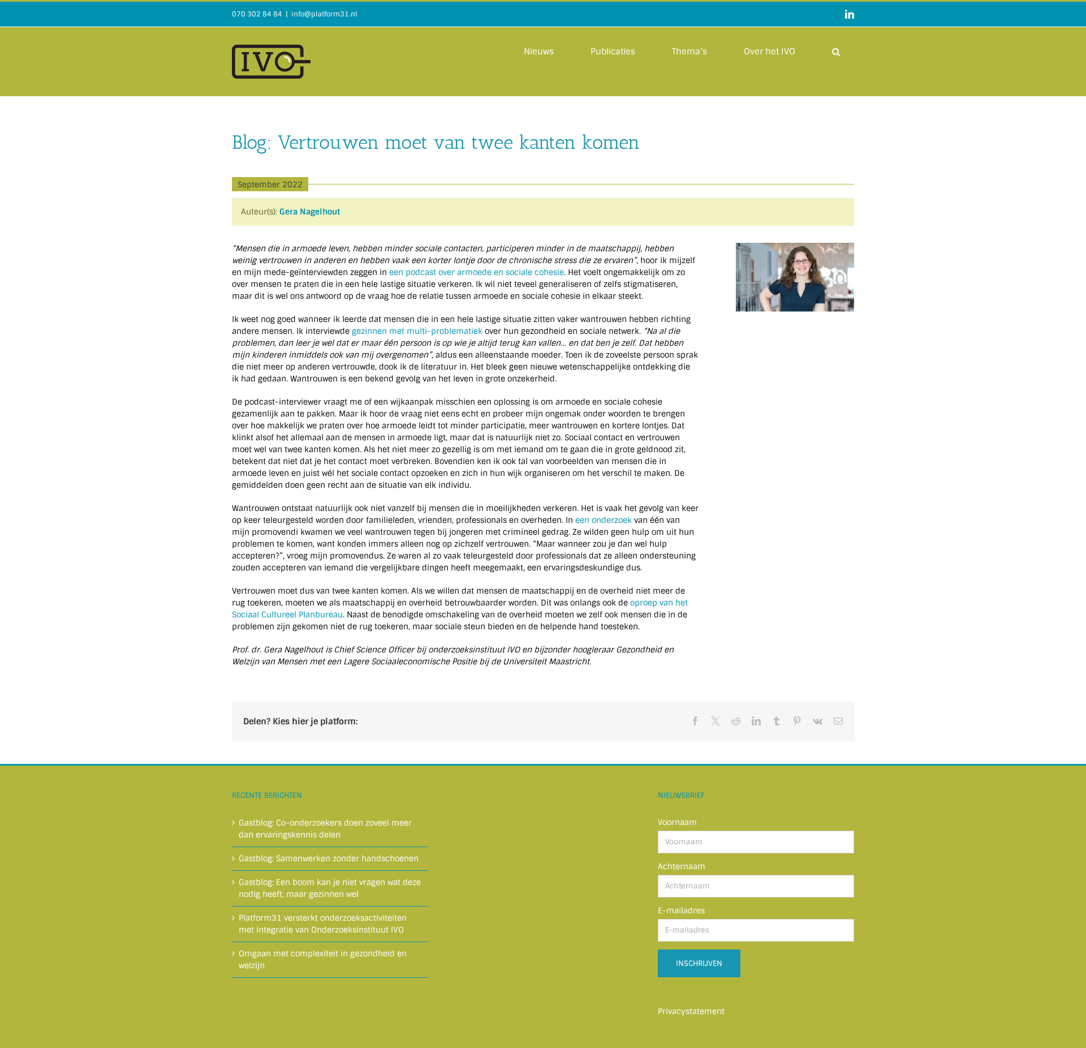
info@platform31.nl (324, 14)
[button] (836, 51)
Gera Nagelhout (309, 212)
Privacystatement (691, 1011)
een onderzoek (603, 520)
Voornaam (677, 822)
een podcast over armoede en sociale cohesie (476, 272)
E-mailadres (681, 910)
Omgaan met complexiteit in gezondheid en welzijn (323, 959)
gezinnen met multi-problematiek (417, 331)
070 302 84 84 (257, 14)
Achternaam (681, 866)
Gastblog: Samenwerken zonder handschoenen (329, 858)
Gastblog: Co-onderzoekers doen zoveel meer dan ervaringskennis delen (325, 829)
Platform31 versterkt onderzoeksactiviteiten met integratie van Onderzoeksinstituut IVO (323, 924)
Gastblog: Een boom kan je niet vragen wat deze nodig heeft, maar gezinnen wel (330, 888)
